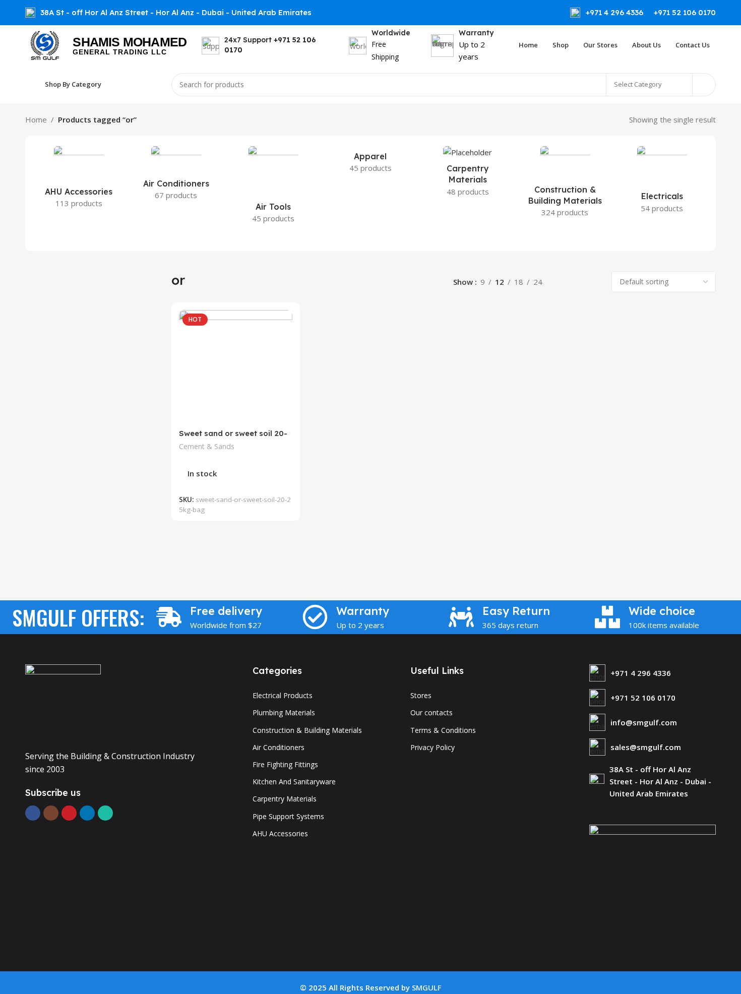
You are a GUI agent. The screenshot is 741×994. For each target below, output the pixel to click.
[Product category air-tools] (273, 187)
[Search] (704, 84)
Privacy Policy (432, 747)
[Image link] (63, 701)
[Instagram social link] (50, 813)
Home (36, 119)
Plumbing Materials (284, 712)
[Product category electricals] (662, 182)
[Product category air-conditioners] (176, 176)
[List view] (561, 281)
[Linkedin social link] (87, 813)
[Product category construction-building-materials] (564, 184)
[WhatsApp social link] (105, 813)
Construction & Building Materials (307, 730)
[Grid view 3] (579, 281)
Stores (420, 695)
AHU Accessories (280, 833)
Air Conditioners (278, 747)
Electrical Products (283, 695)
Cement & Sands (206, 446)
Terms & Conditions (443, 730)
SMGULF (427, 987)
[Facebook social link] (32, 813)
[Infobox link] (606, 13)
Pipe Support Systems (288, 816)
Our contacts (431, 712)
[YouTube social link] (69, 813)
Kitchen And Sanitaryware (294, 781)
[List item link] (652, 672)
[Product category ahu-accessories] (78, 180)
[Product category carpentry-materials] (467, 174)
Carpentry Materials (285, 798)
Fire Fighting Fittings (285, 764)
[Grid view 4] (596, 281)
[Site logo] (44, 44)
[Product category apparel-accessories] (370, 162)
